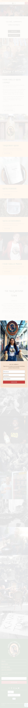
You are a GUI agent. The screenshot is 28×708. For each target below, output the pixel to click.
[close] (26, 321)
